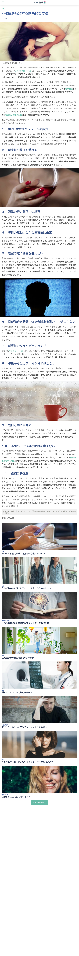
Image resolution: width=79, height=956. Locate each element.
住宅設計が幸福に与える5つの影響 (18, 657)
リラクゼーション (16, 351)
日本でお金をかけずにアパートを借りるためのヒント (26, 588)
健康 (3, 690)
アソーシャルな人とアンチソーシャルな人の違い (24, 727)
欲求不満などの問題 (23, 71)
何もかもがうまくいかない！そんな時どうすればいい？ (27, 762)
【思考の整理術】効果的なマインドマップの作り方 (25, 623)
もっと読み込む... (39, 802)
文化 (3, 8)
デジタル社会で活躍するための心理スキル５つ (23, 553)
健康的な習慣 (5, 621)
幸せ (3, 655)
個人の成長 (5, 794)
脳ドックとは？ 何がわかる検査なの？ (19, 692)
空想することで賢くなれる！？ (16, 796)
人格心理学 (5, 725)
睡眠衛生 (69, 89)
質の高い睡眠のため (13, 115)
